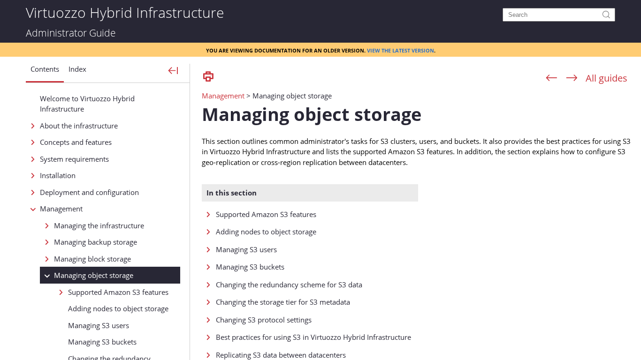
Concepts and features (76, 142)
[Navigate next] (572, 78)
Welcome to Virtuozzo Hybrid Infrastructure (87, 104)
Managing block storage (92, 258)
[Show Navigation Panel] (173, 71)
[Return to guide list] (606, 78)
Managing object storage (93, 275)
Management (61, 208)
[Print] (208, 77)
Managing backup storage (95, 242)
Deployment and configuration (89, 192)
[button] (45, 73)
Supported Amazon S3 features (118, 292)
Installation (58, 175)
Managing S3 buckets (102, 341)
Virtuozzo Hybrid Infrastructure (125, 12)
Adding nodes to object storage (118, 308)
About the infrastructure (79, 125)
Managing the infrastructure (99, 225)
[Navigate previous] (551, 78)
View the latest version (400, 49)
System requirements (74, 159)
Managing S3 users (98, 325)
